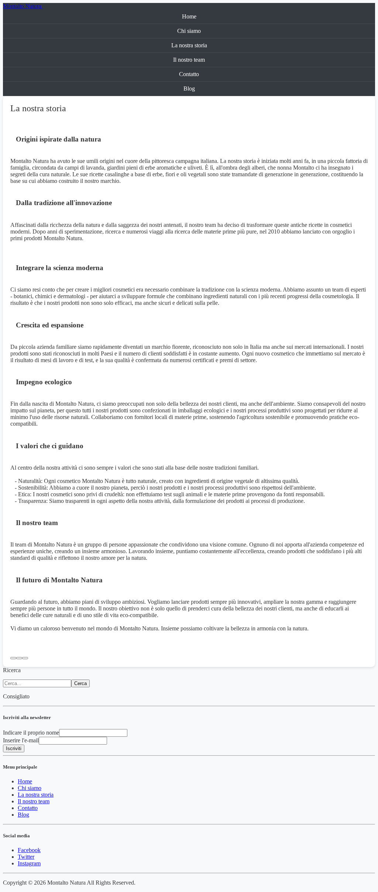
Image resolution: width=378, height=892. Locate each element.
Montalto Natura (23, 6)
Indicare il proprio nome (31, 732)
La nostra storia (189, 45)
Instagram (29, 863)
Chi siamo (189, 31)
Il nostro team (189, 60)
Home (189, 16)
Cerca (80, 683)
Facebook (29, 850)
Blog (189, 88)
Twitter (26, 857)
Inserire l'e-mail (21, 740)
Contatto (189, 74)
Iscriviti (13, 748)
